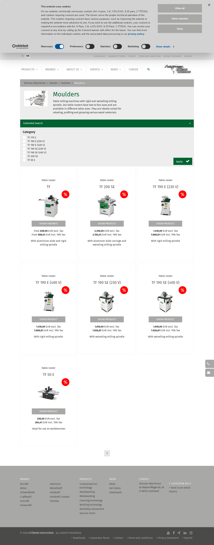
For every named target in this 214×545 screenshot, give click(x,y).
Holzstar (65, 83)
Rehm (23, 488)
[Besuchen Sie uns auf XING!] (179, 532)
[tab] (107, 123)
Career (133, 69)
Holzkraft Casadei (60, 496)
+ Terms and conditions (139, 537)
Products (28, 69)
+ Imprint (187, 537)
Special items (87, 513)
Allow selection (180, 18)
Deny (180, 28)
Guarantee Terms (116, 56)
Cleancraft (26, 505)
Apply (179, 161)
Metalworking (87, 496)
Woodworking (87, 491)
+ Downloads (78, 537)
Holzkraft (55, 492)
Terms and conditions (149, 56)
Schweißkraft (27, 492)
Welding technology (91, 504)
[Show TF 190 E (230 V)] (165, 205)
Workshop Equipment (92, 508)
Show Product (107, 223)
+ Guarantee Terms (99, 537)
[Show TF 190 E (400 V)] (48, 301)
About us (72, 69)
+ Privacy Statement (167, 537)
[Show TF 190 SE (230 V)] (107, 301)
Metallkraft (56, 488)
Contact (132, 56)
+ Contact (118, 537)
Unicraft (24, 500)
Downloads (99, 56)
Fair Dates (115, 488)
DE (22, 55)
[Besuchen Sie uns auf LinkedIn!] (185, 532)
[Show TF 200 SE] (107, 205)
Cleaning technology (91, 500)
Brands (50, 69)
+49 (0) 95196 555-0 (181, 483)
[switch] (90, 46)
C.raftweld (25, 496)
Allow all (180, 8)
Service (95, 69)
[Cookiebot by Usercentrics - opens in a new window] (20, 46)
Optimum (55, 483)
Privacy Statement (172, 56)
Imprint (188, 56)
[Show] (48, 205)
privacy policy (136, 34)
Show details (163, 46)
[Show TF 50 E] (48, 393)
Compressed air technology (88, 485)
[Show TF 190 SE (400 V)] (165, 301)
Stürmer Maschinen (35, 83)
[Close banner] (209, 5)
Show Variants (48, 223)
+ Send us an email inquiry (179, 489)
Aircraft (24, 483)
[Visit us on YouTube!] (168, 532)
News (114, 69)
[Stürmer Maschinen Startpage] (177, 70)
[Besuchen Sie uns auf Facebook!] (173, 532)
